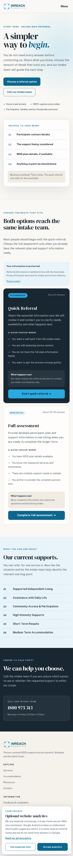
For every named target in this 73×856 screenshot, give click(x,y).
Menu (64, 6)
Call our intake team (19, 92)
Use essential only (20, 847)
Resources (9, 782)
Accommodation (12, 776)
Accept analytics (52, 847)
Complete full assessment (36, 515)
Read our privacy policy (18, 838)
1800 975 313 (20, 708)
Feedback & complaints (16, 802)
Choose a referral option (22, 81)
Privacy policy (14, 281)
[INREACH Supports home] (14, 6)
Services (8, 770)
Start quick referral (36, 393)
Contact (7, 788)
